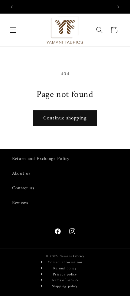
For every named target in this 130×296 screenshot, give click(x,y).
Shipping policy (65, 286)
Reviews (20, 203)
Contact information (65, 262)
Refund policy (64, 268)
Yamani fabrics (72, 256)
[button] (13, 30)
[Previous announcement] (11, 6)
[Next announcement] (118, 6)
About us (21, 174)
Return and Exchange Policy (41, 159)
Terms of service (65, 280)
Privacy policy (65, 274)
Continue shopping (65, 118)
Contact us (23, 188)
